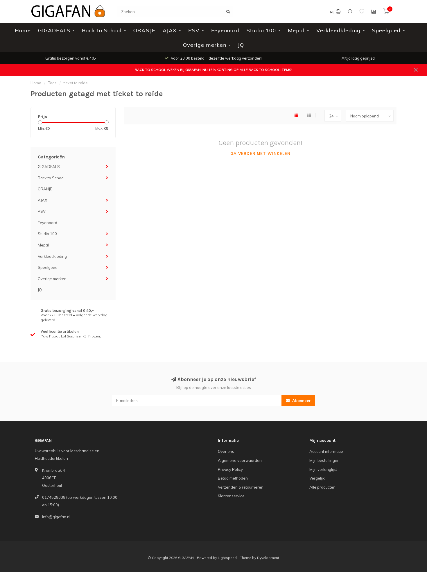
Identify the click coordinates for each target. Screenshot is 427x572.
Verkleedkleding (338, 30)
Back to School (102, 30)
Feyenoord (225, 30)
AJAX (170, 30)
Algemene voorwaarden (240, 460)
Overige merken (204, 45)
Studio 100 (261, 30)
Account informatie (326, 451)
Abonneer (301, 400)
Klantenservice (231, 496)
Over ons (226, 451)
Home (23, 30)
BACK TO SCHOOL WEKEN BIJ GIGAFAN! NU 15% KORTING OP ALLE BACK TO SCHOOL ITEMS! (213, 69)
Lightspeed (227, 557)
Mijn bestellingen (324, 460)
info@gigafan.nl (56, 516)
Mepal (296, 30)
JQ (241, 45)
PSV (194, 30)
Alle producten (322, 487)
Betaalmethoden (233, 478)
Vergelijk (317, 478)
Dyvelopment (268, 557)
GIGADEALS (54, 30)
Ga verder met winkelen (260, 153)
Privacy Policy (230, 469)
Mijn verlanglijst (323, 469)
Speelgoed (386, 30)
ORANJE (144, 30)
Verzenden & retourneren (240, 487)
